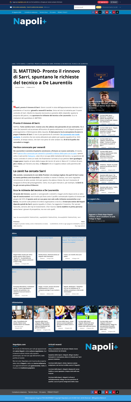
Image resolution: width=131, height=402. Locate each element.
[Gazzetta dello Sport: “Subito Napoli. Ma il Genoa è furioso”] (93, 189)
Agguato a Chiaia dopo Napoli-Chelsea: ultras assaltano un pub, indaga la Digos (102, 216)
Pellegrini (31, 156)
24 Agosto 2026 (111, 124)
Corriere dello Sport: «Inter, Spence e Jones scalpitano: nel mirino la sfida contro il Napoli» (65, 323)
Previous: (30, 224)
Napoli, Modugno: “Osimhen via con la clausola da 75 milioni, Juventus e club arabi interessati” (74, 289)
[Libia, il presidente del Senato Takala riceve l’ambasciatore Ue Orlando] (22, 312)
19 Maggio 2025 (75, 258)
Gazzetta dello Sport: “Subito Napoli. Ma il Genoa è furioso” (109, 188)
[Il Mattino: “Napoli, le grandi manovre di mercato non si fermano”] (93, 167)
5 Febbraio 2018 (31, 87)
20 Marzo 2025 (75, 294)
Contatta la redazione (31, 12)
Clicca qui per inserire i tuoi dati (109, 7)
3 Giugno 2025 (50, 258)
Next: (67, 224)
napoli (41, 217)
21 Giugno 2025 (25, 263)
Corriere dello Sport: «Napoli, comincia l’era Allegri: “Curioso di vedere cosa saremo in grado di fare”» (108, 142)
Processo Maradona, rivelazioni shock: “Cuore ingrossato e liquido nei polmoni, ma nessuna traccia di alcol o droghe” (23, 290)
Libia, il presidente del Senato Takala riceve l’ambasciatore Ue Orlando (21, 322)
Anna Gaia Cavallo (19, 326)
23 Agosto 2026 (111, 134)
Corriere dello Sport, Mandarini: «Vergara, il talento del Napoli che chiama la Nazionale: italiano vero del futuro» (109, 118)
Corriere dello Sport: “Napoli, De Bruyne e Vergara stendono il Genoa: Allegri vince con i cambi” (109, 130)
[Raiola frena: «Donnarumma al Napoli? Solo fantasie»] (49, 244)
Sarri (79, 217)
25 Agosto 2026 (100, 110)
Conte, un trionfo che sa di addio (73, 255)
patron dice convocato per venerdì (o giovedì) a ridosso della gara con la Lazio (47, 153)
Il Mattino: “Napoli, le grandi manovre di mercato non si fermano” (108, 166)
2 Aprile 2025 (25, 295)
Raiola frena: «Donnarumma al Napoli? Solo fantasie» (48, 255)
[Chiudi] (120, 2)
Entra (98, 7)
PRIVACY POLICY (62, 12)
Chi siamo (53, 12)
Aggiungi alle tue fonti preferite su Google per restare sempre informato (37, 2)
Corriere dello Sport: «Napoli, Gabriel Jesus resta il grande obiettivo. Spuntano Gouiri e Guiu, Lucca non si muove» (108, 155)
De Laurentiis (21, 217)
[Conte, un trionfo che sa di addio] (74, 244)
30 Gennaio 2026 (101, 221)
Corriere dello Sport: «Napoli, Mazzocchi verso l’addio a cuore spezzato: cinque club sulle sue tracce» (87, 323)
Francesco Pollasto (19, 87)
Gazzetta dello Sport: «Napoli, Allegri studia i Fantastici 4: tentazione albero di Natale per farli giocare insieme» (42, 324)
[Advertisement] (65, 42)
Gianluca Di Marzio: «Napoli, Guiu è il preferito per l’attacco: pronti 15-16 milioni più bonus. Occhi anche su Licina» (103, 104)
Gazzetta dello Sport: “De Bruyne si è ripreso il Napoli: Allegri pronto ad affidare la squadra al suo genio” (108, 177)
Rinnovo (60, 217)
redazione (17, 263)
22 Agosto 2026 (111, 147)
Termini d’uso (44, 12)
